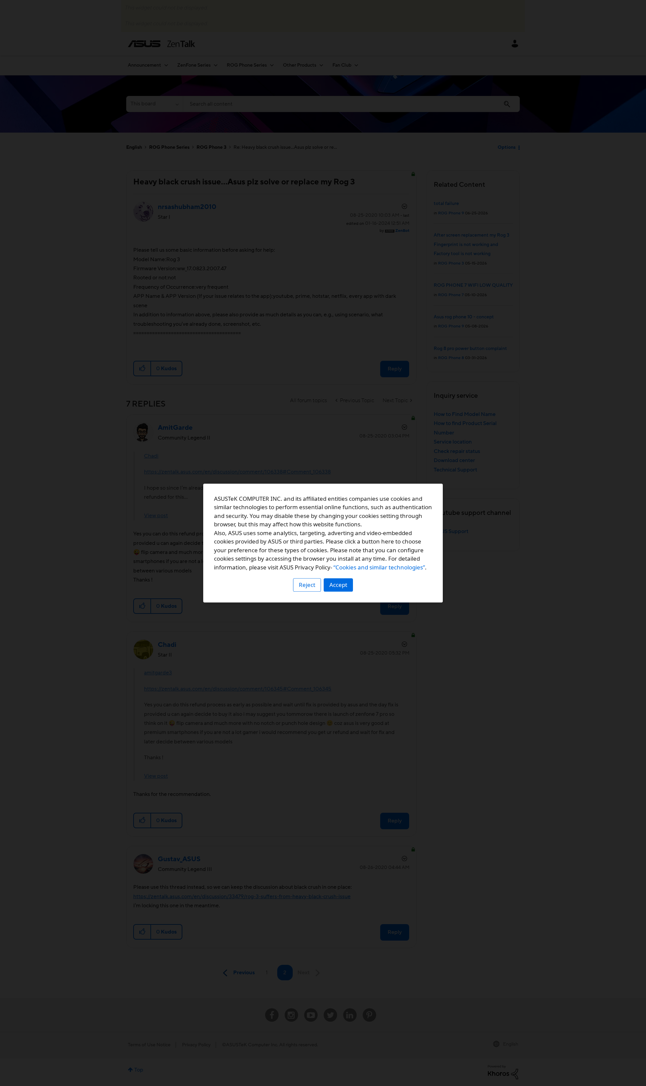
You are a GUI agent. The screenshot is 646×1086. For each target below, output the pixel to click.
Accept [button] (338, 585)
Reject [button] (307, 585)
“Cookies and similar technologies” (379, 567)
